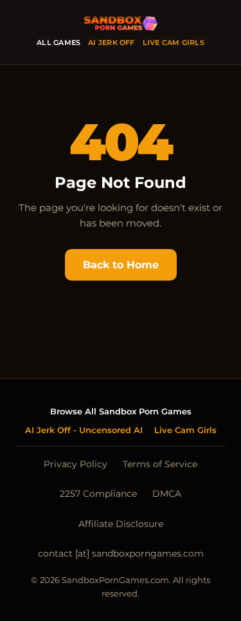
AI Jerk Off (111, 42)
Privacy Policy (75, 464)
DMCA (166, 493)
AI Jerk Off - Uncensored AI (84, 430)
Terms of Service (160, 464)
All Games (58, 42)
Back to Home (121, 265)
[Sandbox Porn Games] (120, 24)
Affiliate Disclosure (120, 524)
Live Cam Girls (173, 42)
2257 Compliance (98, 493)
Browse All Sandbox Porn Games (121, 411)
